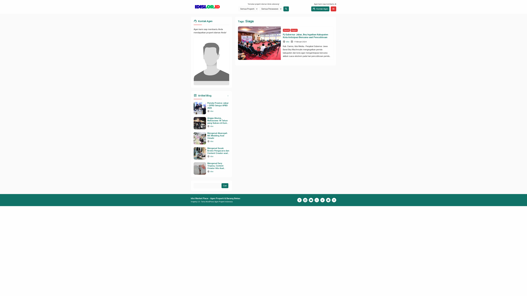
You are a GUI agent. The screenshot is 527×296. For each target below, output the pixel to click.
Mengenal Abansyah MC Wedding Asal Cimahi (217, 135)
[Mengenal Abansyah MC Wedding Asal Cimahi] (200, 138)
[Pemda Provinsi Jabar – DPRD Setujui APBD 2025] (200, 108)
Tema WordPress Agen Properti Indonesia (217, 202)
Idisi (287, 42)
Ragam (294, 30)
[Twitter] (317, 200)
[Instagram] (305, 200)
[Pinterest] (334, 200)
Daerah (286, 30)
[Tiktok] (322, 200)
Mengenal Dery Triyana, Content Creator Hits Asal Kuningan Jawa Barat (217, 167)
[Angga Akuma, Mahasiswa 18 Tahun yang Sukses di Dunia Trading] (200, 123)
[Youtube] (311, 200)
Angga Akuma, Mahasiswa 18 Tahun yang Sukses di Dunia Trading (217, 122)
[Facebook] (299, 200)
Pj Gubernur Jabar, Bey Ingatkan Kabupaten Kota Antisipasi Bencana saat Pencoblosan (305, 36)
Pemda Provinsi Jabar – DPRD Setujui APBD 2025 (218, 105)
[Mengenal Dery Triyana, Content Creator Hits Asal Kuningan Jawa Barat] (200, 168)
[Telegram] (328, 200)
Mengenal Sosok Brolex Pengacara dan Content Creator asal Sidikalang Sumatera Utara (218, 153)
